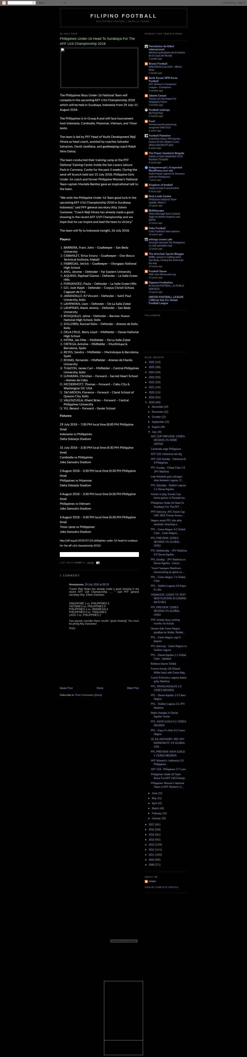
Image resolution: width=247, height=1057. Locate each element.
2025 (152, 367)
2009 (152, 864)
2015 (152, 834)
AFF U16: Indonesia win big (166, 454)
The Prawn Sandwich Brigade (166, 153)
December (158, 406)
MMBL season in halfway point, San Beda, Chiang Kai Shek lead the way (166, 260)
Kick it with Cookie (160, 196)
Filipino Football (123, 16)
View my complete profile (161, 887)
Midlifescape (156, 210)
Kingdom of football (161, 184)
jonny (152, 881)
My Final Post (156, 113)
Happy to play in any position (164, 188)
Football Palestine (159, 135)
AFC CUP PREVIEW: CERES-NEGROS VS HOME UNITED (168, 440)
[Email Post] (97, 563)
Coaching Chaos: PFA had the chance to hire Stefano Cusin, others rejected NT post (164, 141)
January (157, 818)
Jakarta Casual (157, 95)
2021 (152, 387)
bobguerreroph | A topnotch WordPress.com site (165, 169)
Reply (72, 628)
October (157, 416)
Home (100, 688)
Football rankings (159, 109)
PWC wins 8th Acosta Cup (162, 274)
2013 (152, 844)
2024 (152, 372)
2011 (152, 854)
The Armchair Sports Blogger (166, 253)
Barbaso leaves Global (163, 663)
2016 (152, 829)
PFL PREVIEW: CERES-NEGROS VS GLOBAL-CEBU (165, 542)
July (154, 431)
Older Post (133, 688)
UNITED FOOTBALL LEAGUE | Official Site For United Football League (166, 300)
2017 (152, 824)
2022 (152, 382)
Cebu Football (157, 228)
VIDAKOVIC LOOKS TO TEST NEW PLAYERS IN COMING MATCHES (168, 598)
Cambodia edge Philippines (166, 449)
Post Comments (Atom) (88, 695)
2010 (152, 859)
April (155, 803)
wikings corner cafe (160, 239)
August (156, 426)
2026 (152, 362)
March (156, 808)
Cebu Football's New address (164, 231)
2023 (152, 377)
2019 (152, 397)
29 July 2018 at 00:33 (97, 584)
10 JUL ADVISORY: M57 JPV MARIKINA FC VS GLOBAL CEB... (168, 743)
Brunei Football (158, 63)
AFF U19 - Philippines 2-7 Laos (168, 769)
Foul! (152, 121)
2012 (152, 849)
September (158, 421)
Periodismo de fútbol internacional (161, 48)
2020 (152, 392)
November (158, 411)
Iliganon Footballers (161, 282)
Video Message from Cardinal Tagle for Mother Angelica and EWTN (164, 216)
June (155, 793)
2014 (152, 839)
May (154, 798)
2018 (152, 402)
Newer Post (66, 688)
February (157, 813)
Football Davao (158, 271)
